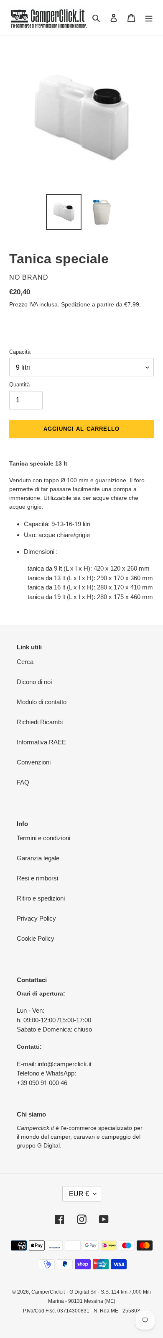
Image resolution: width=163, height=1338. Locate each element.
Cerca (25, 661)
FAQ (23, 782)
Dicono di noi (34, 681)
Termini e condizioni (43, 837)
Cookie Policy (35, 938)
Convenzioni (34, 762)
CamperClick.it (48, 1292)
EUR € (79, 1193)
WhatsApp (60, 1073)
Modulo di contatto (41, 701)
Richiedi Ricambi (40, 722)
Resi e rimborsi (37, 878)
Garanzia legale (38, 858)
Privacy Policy (36, 918)
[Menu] (149, 18)
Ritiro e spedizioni (41, 898)
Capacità (20, 352)
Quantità (19, 384)
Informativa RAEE (41, 742)
